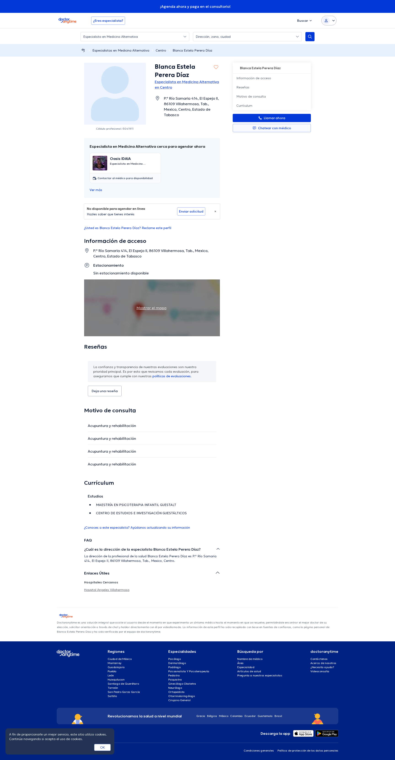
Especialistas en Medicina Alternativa (120, 50)
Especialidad (245, 667)
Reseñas (242, 87)
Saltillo (112, 696)
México (223, 716)
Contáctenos (319, 659)
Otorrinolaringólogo (181, 696)
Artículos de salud (249, 671)
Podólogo (174, 667)
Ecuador (250, 716)
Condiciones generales (259, 750)
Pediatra (174, 675)
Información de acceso (253, 78)
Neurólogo (175, 687)
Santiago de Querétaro (123, 683)
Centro (161, 50)
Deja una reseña (105, 391)
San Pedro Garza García (124, 692)
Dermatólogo (177, 663)
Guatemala (265, 716)
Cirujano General (179, 700)
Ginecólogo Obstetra (182, 683)
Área (240, 663)
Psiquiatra (175, 679)
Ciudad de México (120, 659)
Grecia (200, 716)
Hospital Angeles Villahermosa (106, 590)
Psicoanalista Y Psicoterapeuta (188, 671)
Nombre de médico (249, 659)
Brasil (278, 716)
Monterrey (114, 663)
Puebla (112, 671)
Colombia (236, 716)
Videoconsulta (319, 671)
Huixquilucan (116, 679)
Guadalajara (116, 667)
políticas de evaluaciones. (172, 376)
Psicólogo (174, 659)
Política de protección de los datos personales (308, 750)
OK (102, 747)
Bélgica (212, 716)
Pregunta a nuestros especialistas (259, 675)
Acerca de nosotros (323, 663)
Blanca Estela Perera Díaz (192, 50)
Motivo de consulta (251, 96)
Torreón (113, 687)
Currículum (244, 106)
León (111, 675)
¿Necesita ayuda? (322, 667)
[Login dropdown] (328, 20)
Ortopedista (176, 692)
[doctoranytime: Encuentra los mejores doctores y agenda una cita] (83, 50)
